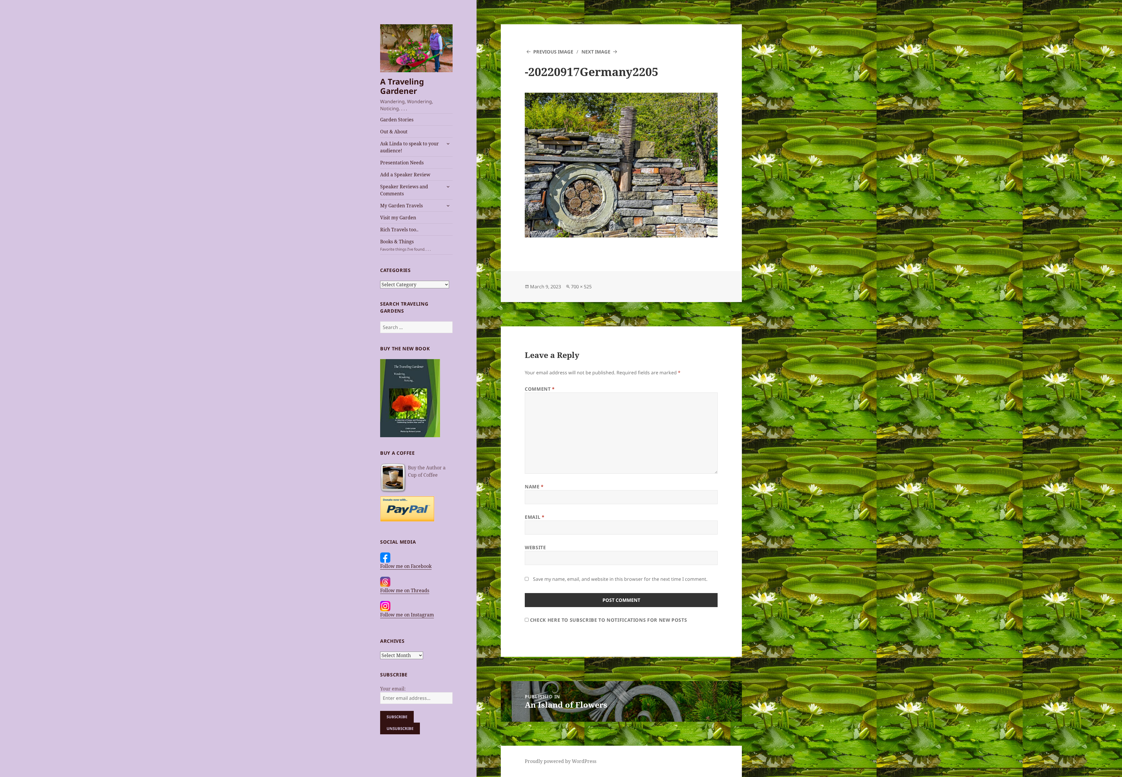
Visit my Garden (398, 217)
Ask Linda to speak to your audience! (409, 147)
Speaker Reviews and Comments (404, 190)
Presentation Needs (402, 162)
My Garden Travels (401, 205)
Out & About (394, 131)
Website (535, 547)
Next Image (595, 52)
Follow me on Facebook (406, 566)
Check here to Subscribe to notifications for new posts (608, 620)
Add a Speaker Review (405, 174)
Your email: (393, 688)
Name (534, 486)
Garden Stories (396, 119)
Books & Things (405, 245)
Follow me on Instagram (407, 614)
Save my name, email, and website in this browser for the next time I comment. (620, 579)
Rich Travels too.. (399, 229)
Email (534, 517)
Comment (540, 389)
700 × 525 (581, 286)
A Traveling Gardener (402, 86)
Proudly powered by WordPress (560, 761)
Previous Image (553, 52)
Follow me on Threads (404, 590)
